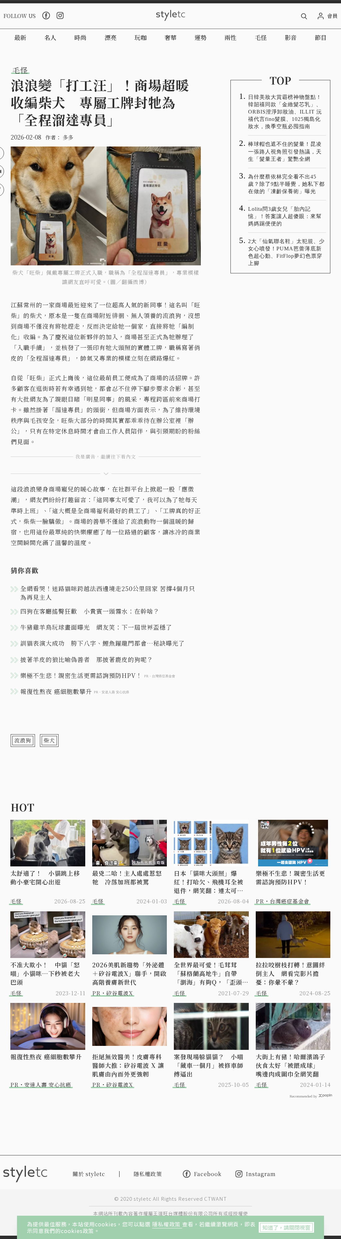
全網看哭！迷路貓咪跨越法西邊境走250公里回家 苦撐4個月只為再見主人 (107, 592)
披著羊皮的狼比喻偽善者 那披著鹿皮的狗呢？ (86, 659)
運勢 (200, 37)
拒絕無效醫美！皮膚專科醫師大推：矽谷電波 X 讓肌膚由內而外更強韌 (128, 1065)
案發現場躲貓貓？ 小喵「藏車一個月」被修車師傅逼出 (208, 1065)
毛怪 (261, 37)
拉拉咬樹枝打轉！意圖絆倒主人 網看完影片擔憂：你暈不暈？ (290, 973)
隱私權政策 (167, 1224)
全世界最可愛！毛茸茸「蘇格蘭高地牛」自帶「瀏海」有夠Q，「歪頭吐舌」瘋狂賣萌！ (211, 973)
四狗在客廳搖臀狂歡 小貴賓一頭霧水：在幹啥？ (90, 611)
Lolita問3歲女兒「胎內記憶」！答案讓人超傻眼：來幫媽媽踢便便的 (285, 216)
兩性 (230, 37)
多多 (68, 137)
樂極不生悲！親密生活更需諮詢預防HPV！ (290, 877)
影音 (291, 37)
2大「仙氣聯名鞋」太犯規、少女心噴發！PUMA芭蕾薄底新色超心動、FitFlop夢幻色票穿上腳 (286, 252)
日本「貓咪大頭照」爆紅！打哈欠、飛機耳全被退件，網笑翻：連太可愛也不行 (208, 882)
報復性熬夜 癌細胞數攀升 (46, 1056)
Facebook (207, 1173)
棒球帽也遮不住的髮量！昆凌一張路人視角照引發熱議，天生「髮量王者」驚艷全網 (285, 151)
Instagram (261, 1173)
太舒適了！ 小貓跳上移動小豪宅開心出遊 (45, 877)
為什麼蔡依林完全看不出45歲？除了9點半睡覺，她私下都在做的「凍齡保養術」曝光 (286, 184)
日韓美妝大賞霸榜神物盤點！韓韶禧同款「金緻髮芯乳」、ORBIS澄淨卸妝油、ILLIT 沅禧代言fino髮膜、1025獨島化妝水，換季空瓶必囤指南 (285, 111)
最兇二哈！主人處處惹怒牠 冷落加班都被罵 (127, 877)
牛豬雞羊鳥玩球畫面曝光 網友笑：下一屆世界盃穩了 (96, 627)
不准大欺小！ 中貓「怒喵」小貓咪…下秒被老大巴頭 (45, 973)
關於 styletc (89, 1174)
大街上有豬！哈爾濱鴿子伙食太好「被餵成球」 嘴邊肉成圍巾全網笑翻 (290, 1065)
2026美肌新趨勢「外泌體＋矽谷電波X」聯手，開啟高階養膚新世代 (129, 973)
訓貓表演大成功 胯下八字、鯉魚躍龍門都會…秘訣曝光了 (102, 643)
